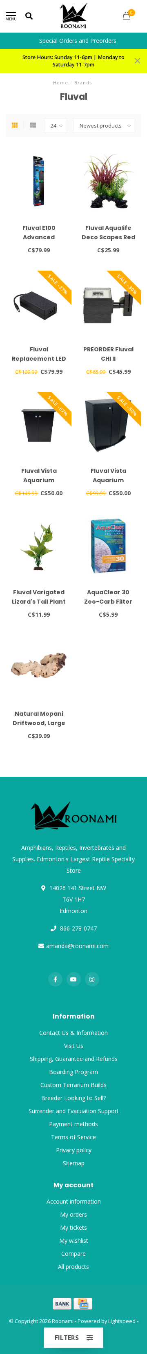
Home (60, 82)
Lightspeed (122, 1321)
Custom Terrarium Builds (73, 1085)
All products (73, 1266)
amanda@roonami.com (77, 946)
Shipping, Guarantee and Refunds (74, 1059)
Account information (74, 1201)
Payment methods (73, 1124)
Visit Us (73, 1046)
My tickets (73, 1227)
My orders (73, 1214)
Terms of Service (73, 1137)
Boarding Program (73, 1072)
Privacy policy (73, 1150)
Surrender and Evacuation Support (74, 1111)
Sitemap (74, 1163)
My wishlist (73, 1240)
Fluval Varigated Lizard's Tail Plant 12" (39, 601)
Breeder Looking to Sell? (73, 1098)
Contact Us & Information (73, 1032)
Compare (73, 1253)
